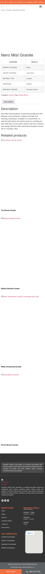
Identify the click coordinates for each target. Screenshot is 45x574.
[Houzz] (5, 500)
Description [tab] (8, 102)
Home (3, 10)
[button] (40, 6)
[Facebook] (2, 500)
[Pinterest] (8, 500)
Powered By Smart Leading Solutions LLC (23, 567)
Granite (9, 10)
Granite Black (23, 95)
